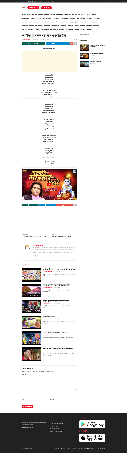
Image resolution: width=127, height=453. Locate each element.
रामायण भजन (61, 29)
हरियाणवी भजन (89, 25)
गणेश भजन (45, 1)
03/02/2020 (55, 271)
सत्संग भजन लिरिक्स (54, 29)
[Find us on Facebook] (96, 448)
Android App (34, 7)
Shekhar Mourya (26, 39)
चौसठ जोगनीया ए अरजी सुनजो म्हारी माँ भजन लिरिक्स (58, 348)
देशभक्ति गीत (82, 25)
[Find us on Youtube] (102, 448)
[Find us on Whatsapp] (104, 448)
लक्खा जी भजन (34, 18)
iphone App (46, 7)
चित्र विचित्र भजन (64, 18)
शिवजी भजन (31, 1)
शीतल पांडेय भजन (48, 22)
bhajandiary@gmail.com (27, 427)
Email (23, 399)
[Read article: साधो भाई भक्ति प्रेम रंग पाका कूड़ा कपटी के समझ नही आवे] (31, 275)
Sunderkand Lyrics (90, 448)
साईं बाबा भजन (89, 29)
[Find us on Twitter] (100, 448)
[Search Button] (104, 7)
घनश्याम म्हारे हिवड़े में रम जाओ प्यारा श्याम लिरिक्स (56, 285)
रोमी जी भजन (48, 18)
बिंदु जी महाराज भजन (55, 25)
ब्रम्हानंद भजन (63, 25)
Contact (69, 448)
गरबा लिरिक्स (76, 29)
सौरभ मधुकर (31, 25)
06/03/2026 (55, 287)
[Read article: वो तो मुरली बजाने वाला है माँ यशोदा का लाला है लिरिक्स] (84, 48)
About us (57, 448)
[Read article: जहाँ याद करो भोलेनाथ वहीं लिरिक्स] (84, 56)
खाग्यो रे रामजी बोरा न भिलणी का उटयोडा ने (55, 332)
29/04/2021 (55, 303)
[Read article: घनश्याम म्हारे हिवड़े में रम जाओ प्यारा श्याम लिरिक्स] (31, 290)
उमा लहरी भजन (72, 18)
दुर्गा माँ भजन (41, 1)
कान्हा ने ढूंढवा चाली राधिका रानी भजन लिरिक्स (56, 301)
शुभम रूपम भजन (47, 25)
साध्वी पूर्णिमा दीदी (73, 22)
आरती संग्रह (83, 29)
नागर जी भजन (86, 22)
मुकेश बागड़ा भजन (56, 18)
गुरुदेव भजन (74, 14)
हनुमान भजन (36, 1)
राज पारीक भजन (25, 25)
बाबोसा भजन (94, 14)
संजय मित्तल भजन (41, 18)
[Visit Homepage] (23, 7)
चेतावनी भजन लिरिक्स (45, 29)
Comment (24, 374)
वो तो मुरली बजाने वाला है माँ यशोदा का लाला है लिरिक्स (97, 46)
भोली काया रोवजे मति (48, 316)
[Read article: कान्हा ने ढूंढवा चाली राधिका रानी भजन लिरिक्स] (31, 306)
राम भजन (27, 1)
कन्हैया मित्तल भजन (97, 18)
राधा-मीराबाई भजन (59, 14)
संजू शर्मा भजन (32, 22)
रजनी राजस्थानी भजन (81, 18)
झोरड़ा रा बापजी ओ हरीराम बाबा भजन (57, 431)
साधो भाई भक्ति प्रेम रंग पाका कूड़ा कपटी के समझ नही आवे (59, 269)
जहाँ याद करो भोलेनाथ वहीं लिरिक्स (96, 53)
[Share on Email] (71, 43)
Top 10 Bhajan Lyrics (84, 14)
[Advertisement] (49, 61)
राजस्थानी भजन (96, 25)
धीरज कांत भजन (65, 22)
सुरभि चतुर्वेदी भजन (38, 25)
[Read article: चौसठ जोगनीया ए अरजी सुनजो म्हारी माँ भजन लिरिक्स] (31, 354)
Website (52, 399)
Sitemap (74, 448)
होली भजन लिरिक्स (69, 29)
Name (23, 393)
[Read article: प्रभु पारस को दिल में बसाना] (84, 64)
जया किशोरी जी (94, 22)
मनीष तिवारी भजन (40, 22)
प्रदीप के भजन (70, 25)
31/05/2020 (55, 350)
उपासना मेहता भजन (56, 22)
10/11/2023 (55, 335)
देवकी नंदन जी (80, 22)
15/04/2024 (55, 319)
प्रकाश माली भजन (25, 22)
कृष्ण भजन (23, 1)
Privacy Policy (63, 448)
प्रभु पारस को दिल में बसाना (95, 61)
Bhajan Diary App (81, 448)
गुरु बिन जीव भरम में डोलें (54, 428)
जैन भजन (76, 25)
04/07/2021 (35, 39)
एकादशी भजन (30, 29)
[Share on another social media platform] (75, 43)
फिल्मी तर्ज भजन (50, 1)
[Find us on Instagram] (98, 448)
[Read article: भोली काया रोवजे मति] (31, 322)
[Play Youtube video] (49, 184)
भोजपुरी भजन (24, 29)
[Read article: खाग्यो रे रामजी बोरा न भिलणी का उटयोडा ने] (31, 338)
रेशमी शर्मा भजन (89, 18)
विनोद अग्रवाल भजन (25, 18)
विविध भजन (37, 29)
